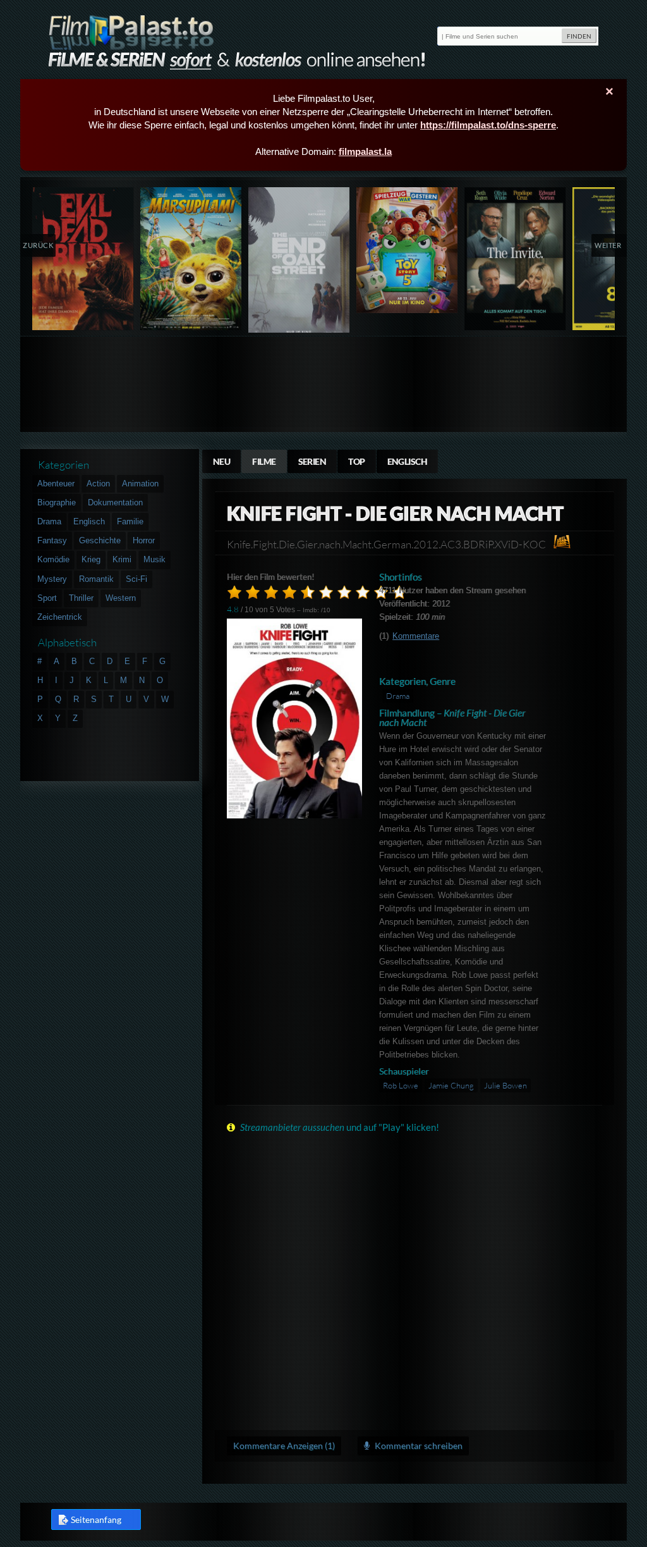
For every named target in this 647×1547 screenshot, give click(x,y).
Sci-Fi (136, 579)
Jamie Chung (451, 1085)
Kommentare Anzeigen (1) (284, 1445)
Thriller (81, 598)
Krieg (91, 559)
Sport (47, 598)
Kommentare (415, 636)
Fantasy (52, 540)
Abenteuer (56, 483)
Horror (144, 540)
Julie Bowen (505, 1085)
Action (98, 483)
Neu (221, 461)
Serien (312, 461)
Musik (154, 559)
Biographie (56, 502)
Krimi (121, 559)
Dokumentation (115, 502)
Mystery (52, 579)
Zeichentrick (59, 617)
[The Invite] (515, 258)
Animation (140, 483)
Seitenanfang (96, 1519)
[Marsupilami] (191, 258)
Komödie (53, 559)
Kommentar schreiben (418, 1445)
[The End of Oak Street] (299, 262)
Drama (397, 696)
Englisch (407, 461)
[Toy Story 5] (407, 250)
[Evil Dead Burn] (83, 258)
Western (121, 598)
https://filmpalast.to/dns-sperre (488, 125)
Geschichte (100, 540)
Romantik (96, 579)
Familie (130, 521)
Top (356, 461)
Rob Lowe (400, 1085)
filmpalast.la (365, 151)
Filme (263, 461)
